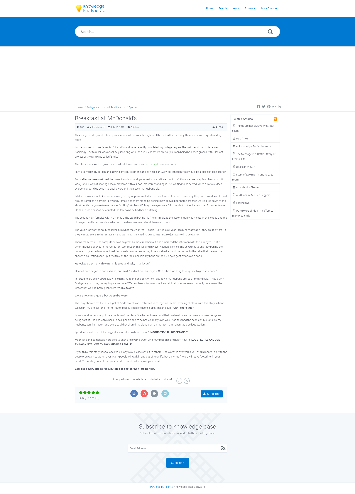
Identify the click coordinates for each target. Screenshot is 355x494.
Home (80, 107)
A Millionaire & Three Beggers (253, 195)
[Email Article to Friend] (165, 393)
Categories (93, 107)
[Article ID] (78, 127)
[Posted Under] (129, 127)
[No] (186, 379)
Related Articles (243, 119)
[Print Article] (154, 393)
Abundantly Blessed (248, 187)
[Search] (270, 31)
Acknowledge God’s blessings (253, 146)
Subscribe (213, 394)
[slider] (89, 392)
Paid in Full (242, 138)
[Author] (88, 127)
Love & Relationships (114, 107)
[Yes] (178, 379)
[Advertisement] (177, 74)
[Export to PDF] (144, 393)
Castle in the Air (245, 166)
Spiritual (133, 107)
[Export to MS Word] (134, 393)
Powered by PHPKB (161, 486)
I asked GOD (243, 202)
